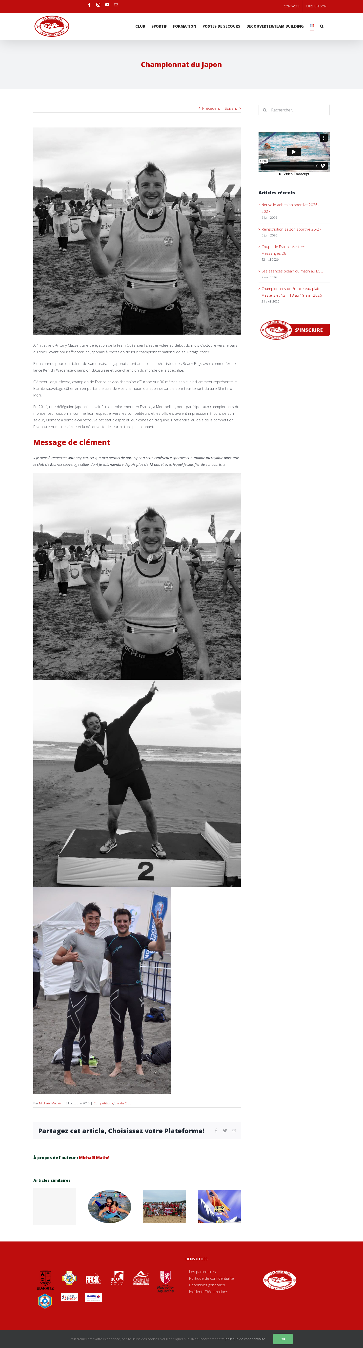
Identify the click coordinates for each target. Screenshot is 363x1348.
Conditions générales (207, 1284)
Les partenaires (202, 1271)
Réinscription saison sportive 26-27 (292, 229)
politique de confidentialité (245, 1339)
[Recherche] (321, 26)
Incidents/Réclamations (208, 1291)
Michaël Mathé (50, 1103)
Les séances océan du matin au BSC (292, 271)
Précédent (211, 108)
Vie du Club (123, 1103)
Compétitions (103, 1103)
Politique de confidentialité (211, 1278)
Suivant (231, 108)
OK (283, 1339)
